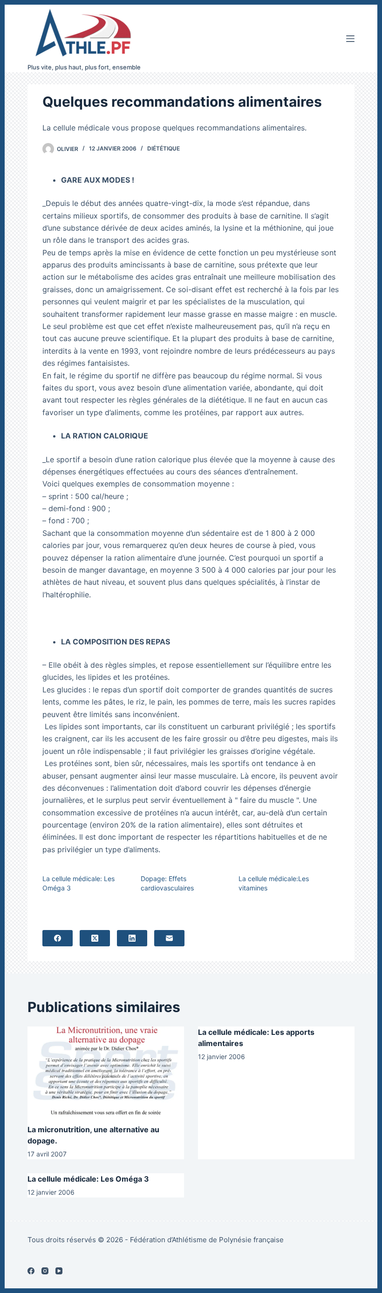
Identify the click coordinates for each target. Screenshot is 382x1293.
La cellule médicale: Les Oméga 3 (88, 1179)
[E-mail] (169, 938)
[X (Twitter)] (95, 938)
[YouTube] (58, 1270)
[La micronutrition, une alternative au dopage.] (105, 1070)
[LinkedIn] (132, 938)
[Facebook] (57, 938)
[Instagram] (44, 1270)
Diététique (163, 148)
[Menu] (350, 38)
